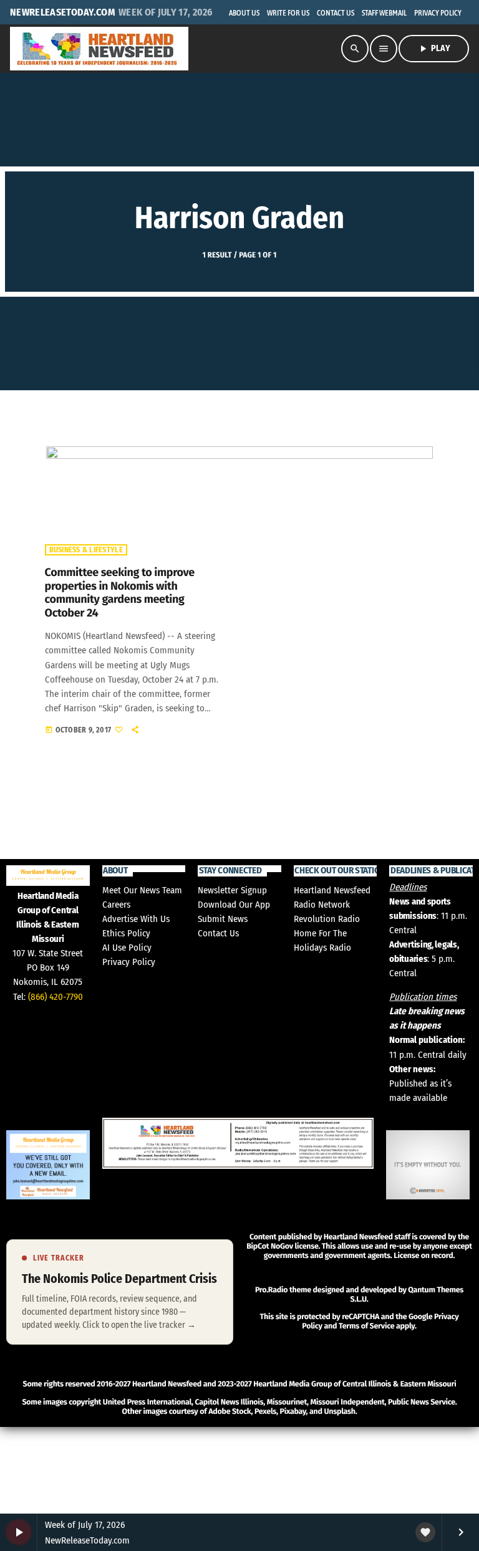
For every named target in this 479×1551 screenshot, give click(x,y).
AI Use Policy (127, 947)
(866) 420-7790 (55, 996)
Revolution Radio (327, 918)
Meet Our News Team (142, 890)
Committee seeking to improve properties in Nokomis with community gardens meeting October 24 (120, 592)
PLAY (433, 48)
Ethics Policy (126, 933)
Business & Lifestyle (86, 549)
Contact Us (218, 933)
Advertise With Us (136, 918)
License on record (423, 1255)
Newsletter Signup (232, 890)
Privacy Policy (128, 962)
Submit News (223, 918)
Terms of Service (366, 1326)
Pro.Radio (271, 1290)
